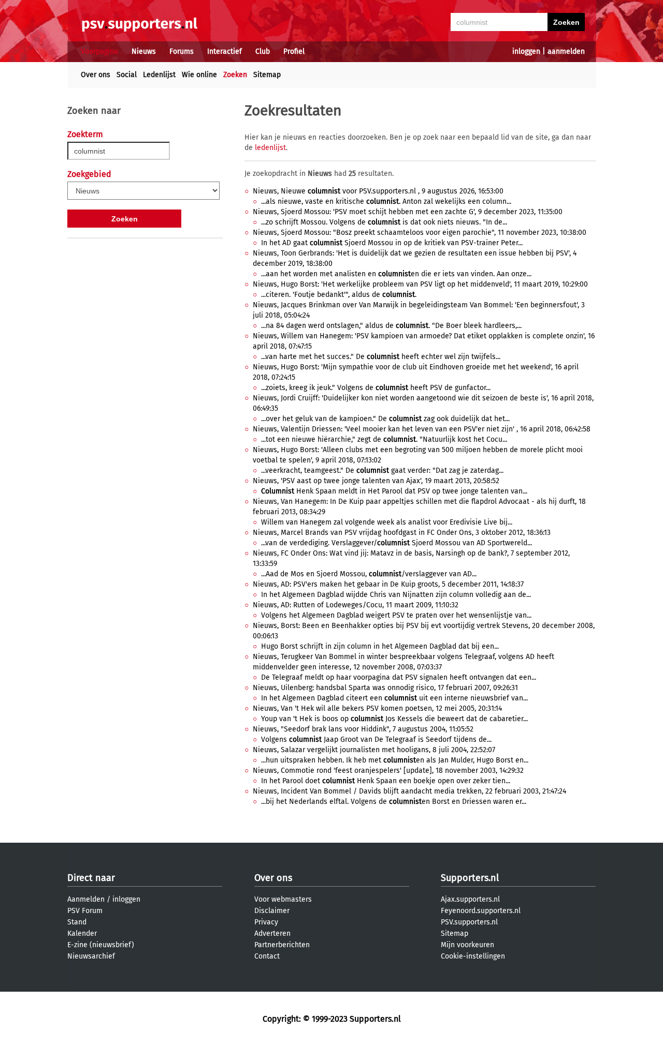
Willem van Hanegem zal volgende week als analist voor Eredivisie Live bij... (386, 522)
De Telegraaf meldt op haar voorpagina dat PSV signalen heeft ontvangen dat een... (398, 677)
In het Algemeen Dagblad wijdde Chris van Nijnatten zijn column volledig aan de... (396, 594)
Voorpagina (99, 51)
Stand (77, 922)
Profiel (294, 51)
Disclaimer (272, 910)
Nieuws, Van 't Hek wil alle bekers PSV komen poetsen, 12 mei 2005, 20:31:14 (377, 708)
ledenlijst (270, 147)
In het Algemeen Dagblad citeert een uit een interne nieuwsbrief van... (394, 698)
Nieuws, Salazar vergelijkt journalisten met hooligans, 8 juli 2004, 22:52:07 (374, 749)
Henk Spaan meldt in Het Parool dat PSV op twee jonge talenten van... (394, 491)
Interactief (224, 51)
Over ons (95, 74)
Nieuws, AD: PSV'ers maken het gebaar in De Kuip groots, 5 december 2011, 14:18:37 (388, 584)
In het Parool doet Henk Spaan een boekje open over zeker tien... (385, 780)
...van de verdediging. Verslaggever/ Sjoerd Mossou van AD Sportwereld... (396, 543)
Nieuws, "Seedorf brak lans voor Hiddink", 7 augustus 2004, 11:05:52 (363, 729)
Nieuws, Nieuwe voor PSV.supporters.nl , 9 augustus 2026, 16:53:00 (378, 191)
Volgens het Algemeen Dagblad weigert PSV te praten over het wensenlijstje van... (396, 615)
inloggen (526, 51)
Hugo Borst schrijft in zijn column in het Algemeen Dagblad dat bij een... (380, 646)
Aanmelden (86, 899)
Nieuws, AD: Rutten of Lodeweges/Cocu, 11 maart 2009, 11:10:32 (355, 605)
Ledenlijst (159, 74)
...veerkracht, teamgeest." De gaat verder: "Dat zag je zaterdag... (382, 470)
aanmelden (566, 51)
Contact (267, 956)
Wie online (199, 74)
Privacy (266, 922)
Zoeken (235, 74)
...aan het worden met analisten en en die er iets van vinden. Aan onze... (396, 274)
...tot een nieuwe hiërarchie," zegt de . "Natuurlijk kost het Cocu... (384, 439)
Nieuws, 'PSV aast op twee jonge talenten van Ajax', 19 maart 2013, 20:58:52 (376, 480)
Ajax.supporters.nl (470, 899)
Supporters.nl (470, 878)
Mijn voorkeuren (467, 944)
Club (262, 51)
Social (127, 74)
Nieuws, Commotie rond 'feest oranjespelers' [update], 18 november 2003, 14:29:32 (388, 770)
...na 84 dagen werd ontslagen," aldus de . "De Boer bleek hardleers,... (391, 325)
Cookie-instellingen (473, 956)
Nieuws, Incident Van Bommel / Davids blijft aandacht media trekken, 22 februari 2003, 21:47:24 (409, 791)
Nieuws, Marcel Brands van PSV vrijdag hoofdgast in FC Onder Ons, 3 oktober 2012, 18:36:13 (402, 532)
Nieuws (144, 51)
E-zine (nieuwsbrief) (100, 944)
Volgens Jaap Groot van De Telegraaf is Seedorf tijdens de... (376, 739)
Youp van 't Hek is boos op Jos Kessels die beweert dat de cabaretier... (394, 718)
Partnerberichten (282, 944)
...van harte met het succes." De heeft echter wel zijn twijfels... (380, 356)
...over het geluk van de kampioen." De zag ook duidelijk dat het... (385, 418)
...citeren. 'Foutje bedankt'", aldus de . (338, 294)
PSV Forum (85, 910)
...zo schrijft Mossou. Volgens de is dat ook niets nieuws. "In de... (384, 222)
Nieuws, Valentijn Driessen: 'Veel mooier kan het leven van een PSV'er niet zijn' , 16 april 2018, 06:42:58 (421, 429)
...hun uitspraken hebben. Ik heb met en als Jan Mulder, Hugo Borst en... (394, 760)
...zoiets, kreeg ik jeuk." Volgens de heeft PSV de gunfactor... (376, 387)
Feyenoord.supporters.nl (481, 910)
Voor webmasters (283, 899)
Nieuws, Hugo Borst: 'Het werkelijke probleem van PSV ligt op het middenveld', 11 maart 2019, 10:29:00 (420, 284)
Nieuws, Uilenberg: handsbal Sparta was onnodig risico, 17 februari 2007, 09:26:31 (385, 687)
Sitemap (267, 74)
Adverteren (272, 933)
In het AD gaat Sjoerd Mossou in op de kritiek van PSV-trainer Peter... (392, 242)
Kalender (82, 933)
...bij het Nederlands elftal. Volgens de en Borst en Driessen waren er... (393, 801)
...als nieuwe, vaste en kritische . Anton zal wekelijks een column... (386, 201)
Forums (181, 51)
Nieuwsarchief (91, 956)
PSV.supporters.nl (469, 922)
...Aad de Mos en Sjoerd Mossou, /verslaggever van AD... (369, 574)
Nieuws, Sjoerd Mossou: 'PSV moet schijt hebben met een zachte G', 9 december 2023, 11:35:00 (408, 211)
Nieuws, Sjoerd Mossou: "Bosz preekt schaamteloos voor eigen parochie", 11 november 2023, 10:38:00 (419, 232)
